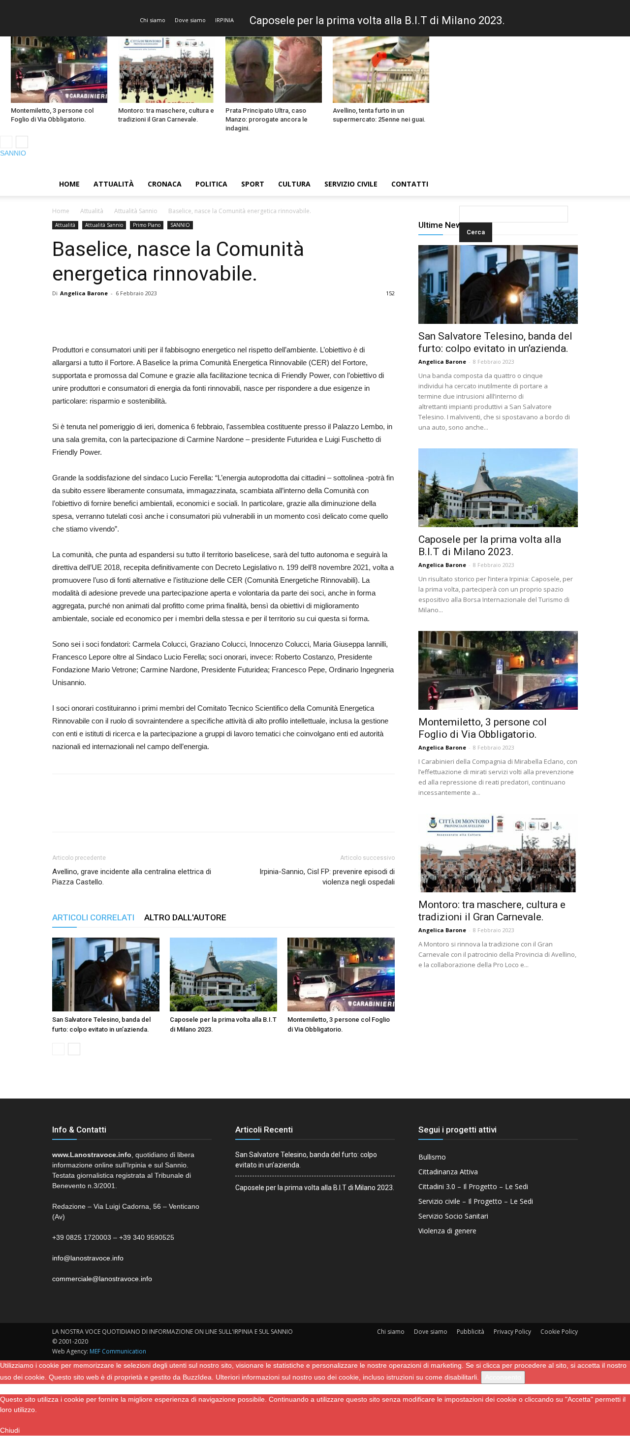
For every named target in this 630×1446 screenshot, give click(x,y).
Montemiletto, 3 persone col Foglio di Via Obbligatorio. (52, 115)
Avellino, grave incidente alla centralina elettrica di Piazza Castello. (131, 876)
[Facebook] (589, 165)
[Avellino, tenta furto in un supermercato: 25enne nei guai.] (381, 69)
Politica (211, 184)
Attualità (114, 184)
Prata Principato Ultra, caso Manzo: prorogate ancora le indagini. (266, 119)
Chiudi (10, 1430)
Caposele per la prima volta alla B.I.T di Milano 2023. (377, 20)
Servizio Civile (351, 184)
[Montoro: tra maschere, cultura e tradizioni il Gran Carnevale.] (166, 69)
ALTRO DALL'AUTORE (185, 917)
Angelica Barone (84, 293)
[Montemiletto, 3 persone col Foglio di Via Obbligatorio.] (59, 69)
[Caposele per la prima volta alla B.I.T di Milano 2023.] (223, 974)
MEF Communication (118, 1351)
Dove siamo (190, 20)
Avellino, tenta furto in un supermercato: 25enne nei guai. (379, 115)
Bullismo (432, 1157)
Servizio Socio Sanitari (453, 1216)
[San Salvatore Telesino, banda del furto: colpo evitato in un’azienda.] (105, 974)
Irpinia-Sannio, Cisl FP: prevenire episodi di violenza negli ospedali (327, 876)
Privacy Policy (512, 1331)
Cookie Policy (559, 1331)
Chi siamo (152, 20)
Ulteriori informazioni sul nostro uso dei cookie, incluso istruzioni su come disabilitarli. (347, 1377)
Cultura (294, 184)
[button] (461, 184)
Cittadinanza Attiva (448, 1171)
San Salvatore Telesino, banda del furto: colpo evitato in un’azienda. (495, 342)
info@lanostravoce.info (88, 1258)
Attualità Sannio (136, 211)
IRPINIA (224, 20)
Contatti (409, 184)
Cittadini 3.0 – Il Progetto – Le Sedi (473, 1186)
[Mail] (605, 165)
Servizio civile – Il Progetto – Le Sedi (475, 1201)
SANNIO (13, 153)
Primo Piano (146, 224)
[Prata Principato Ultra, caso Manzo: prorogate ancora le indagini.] (273, 69)
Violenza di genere (447, 1230)
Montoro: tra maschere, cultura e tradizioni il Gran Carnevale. (166, 115)
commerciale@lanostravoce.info (102, 1279)
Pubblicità (470, 1331)
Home (69, 184)
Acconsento (503, 1377)
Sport (252, 184)
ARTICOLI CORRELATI (93, 917)
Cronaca (165, 184)
